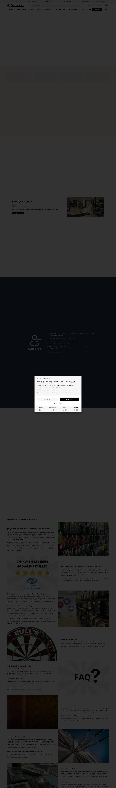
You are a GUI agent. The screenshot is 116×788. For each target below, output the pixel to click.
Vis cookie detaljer (58, 403)
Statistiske (76, 407)
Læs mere (68, 392)
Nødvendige (40, 407)
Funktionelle (64, 407)
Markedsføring (52, 407)
